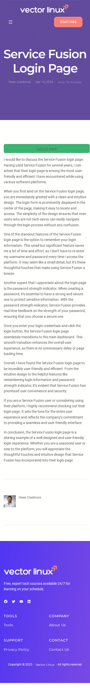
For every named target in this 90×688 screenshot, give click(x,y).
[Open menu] (11, 22)
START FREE (68, 22)
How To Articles (70, 82)
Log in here (47, 148)
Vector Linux (45, 664)
